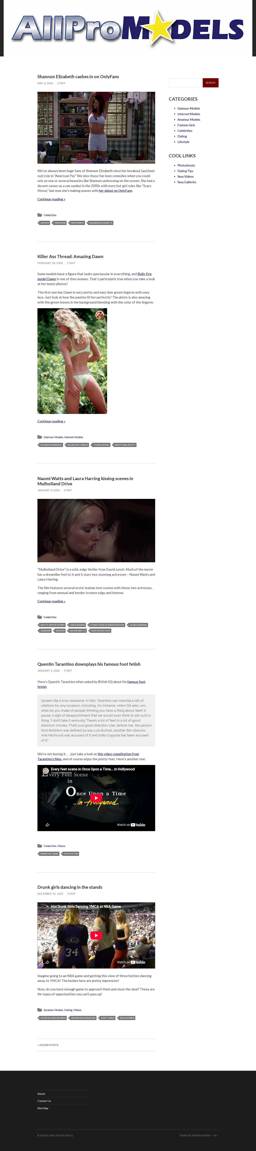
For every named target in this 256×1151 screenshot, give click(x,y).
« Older (48, 1045)
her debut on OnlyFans (115, 191)
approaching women (53, 1018)
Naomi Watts (78, 630)
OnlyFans (60, 222)
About (41, 1093)
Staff (61, 83)
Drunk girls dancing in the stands (69, 887)
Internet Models (73, 437)
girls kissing (77, 625)
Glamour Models (53, 437)
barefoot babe (49, 853)
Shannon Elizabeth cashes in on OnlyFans (78, 76)
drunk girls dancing (83, 1018)
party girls (107, 1018)
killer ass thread (78, 445)
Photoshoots (186, 165)
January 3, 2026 (48, 670)
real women (127, 1018)
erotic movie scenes (53, 625)
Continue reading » (51, 199)
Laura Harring (138, 625)
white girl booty (125, 445)
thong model (101, 445)
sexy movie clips (100, 630)
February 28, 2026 (50, 263)
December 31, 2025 (50, 893)
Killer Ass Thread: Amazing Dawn (70, 256)
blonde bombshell (51, 445)
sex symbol (77, 222)
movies (45, 222)
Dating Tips (185, 171)
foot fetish (71, 853)
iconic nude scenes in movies (107, 625)
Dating (68, 1010)
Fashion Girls (186, 125)
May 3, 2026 (45, 83)
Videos (61, 845)
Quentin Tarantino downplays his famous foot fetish (89, 664)
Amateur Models (53, 1010)
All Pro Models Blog (59, 1135)
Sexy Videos (185, 176)
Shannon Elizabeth (101, 222)
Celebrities (50, 215)
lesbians (46, 630)
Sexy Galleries (186, 182)
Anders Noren (201, 1135)
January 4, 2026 (48, 490)
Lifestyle (183, 142)
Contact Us (44, 1100)
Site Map (42, 1108)
